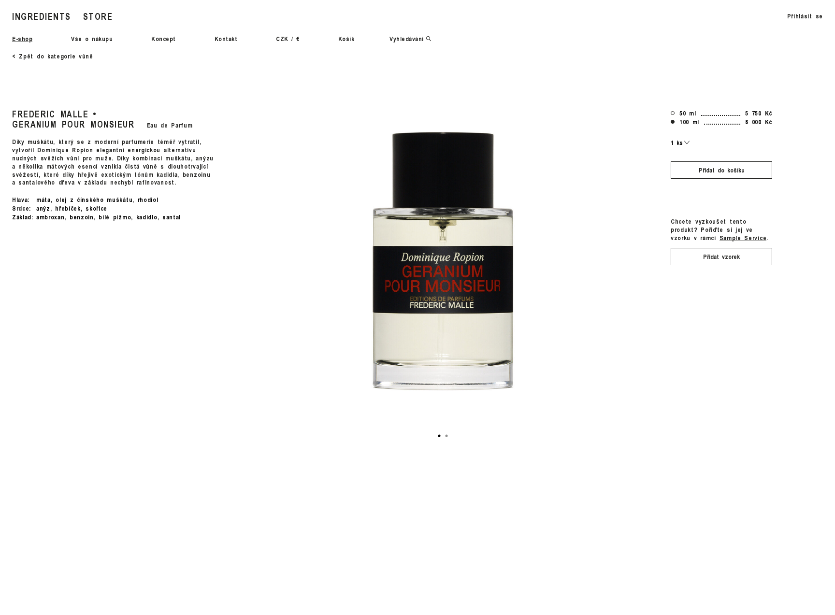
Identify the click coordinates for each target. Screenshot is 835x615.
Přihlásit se (805, 16)
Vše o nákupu (92, 38)
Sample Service (743, 237)
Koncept (163, 38)
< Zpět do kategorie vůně (52, 56)
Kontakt (226, 38)
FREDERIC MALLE (50, 114)
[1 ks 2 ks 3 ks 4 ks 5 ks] (680, 142)
